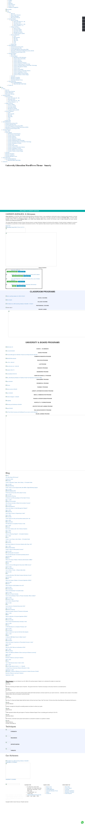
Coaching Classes (12, 19)
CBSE (14, 279)
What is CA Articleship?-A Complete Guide (14, 590)
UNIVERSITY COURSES (11, 779)
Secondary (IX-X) (17, 23)
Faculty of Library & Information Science (22, 70)
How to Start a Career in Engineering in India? (15, 513)
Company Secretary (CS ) (16, 48)
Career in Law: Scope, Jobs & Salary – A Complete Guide (18, 539)
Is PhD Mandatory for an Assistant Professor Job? (16, 626)
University (13, 76)
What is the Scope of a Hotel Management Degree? (16, 508)
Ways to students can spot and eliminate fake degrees (17, 632)
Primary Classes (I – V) (18, 25)
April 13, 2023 (8, 623)
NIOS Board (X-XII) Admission (20, 57)
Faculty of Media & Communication (21, 73)
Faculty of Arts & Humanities (20, 58)
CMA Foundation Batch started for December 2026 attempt (23, 278)
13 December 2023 (21, 279)
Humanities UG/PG (18, 31)
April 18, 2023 (8, 608)
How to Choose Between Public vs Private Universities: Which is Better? (21, 595)
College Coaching (14, 27)
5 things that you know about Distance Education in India (17, 668)
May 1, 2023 (8, 546)
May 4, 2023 (8, 530)
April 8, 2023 (8, 644)
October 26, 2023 (9, 479)
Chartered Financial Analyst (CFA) (18, 52)
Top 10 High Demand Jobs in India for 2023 (15, 662)
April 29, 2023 (8, 551)
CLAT (15, 42)
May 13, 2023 (8, 489)
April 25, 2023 (8, 582)
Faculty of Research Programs (20, 62)
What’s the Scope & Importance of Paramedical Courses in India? (19, 642)
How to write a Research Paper (12, 601)
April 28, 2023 (8, 556)
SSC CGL (16, 38)
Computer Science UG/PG (19, 33)
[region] (42, 324)
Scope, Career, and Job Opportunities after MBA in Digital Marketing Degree (22, 487)
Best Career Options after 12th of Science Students (16, 528)
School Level (49, 786)
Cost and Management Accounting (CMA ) (20, 49)
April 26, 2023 (8, 572)
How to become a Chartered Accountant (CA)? (15, 606)
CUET (15, 36)
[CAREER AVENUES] (9, 9)
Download (10, 3)
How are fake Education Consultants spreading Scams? (17, 554)
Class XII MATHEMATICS (16, 82)
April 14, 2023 (8, 618)
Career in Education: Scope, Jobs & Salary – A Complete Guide (19, 482)
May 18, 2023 (8, 484)
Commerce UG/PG (18, 29)
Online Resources (12, 81)
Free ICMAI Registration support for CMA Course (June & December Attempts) (25, 283)
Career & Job (11, 6)
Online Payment (11, 4)
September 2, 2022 (10, 675)
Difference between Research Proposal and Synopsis (17, 611)
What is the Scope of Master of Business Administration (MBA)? (19, 559)
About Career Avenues (16, 15)
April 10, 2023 (8, 639)
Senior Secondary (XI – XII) (19, 21)
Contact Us (10, 85)
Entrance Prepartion (15, 34)
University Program (12, 53)
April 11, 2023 (8, 633)
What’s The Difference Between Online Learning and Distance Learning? (21, 652)
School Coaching (14, 20)
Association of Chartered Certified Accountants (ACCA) (22, 50)
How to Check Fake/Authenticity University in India (16, 621)
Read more (8, 225)
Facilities (10, 0)
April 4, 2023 (8, 659)
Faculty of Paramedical (18, 69)
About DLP (13, 54)
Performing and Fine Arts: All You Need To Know (16, 492)
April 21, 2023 (8, 592)
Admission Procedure (15, 77)
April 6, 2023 (8, 654)
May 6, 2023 (8, 520)
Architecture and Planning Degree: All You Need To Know (18, 498)
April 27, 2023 (8, 561)
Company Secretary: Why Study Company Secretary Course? (19, 575)
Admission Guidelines (15, 78)
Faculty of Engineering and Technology (22, 64)
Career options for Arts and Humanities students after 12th (18, 518)
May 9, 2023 (8, 510)
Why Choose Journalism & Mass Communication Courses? (18, 503)
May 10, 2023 (8, 505)
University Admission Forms (17, 80)
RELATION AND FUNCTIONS (20, 84)
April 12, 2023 (8, 628)
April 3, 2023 (8, 664)
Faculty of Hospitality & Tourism (20, 72)
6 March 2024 (21, 275)
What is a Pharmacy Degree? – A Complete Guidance (17, 534)
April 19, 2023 (8, 602)
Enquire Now (13, 44)
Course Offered (14, 56)
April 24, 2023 (8, 587)
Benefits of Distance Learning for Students (14, 657)
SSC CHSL (16, 40)
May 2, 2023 (8, 541)
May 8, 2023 (8, 515)
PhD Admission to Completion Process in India (15, 523)
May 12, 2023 (8, 494)
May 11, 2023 (8, 499)
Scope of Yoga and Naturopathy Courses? (14, 549)
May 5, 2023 (8, 525)
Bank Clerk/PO (17, 37)
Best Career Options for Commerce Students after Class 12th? (19, 544)
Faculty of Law (17, 68)
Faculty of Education (18, 61)
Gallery (9, 2)
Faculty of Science (17, 60)
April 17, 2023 (8, 613)
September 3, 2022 (10, 669)
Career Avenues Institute (17, 269)
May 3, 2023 (8, 535)
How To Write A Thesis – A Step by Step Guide (15, 570)
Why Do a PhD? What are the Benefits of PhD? (15, 647)
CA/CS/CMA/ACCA (12, 45)
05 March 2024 (27, 269)
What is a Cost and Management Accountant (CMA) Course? (18, 564)
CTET (15, 41)
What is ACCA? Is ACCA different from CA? (15, 585)
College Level (49, 788)
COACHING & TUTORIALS (11, 762)
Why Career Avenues (15, 17)
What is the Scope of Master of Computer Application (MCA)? (18, 580)
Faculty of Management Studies (20, 66)
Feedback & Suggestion (13, 7)
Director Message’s (15, 16)
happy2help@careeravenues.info (34, 794)
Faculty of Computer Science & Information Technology (25, 65)
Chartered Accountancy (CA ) (17, 46)
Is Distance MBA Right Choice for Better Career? (16, 637)
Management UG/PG (18, 32)
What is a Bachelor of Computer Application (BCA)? (16, 616)
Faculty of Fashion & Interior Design (21, 74)
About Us (13, 13)
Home (9, 12)
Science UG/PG (17, 28)
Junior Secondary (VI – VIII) (19, 24)
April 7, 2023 (8, 649)
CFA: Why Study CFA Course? (12, 477)
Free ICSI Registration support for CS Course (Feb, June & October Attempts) (25, 273)
